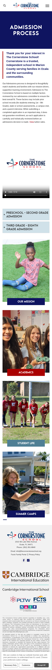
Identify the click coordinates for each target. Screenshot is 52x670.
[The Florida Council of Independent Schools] (39, 599)
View (31, 122)
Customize (26, 665)
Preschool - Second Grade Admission (27, 214)
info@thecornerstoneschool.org (28, 551)
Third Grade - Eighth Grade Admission (22, 227)
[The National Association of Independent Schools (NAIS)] (27, 608)
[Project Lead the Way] (19, 599)
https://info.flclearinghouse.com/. (18, 631)
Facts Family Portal (18, 554)
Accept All (41, 665)
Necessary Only (10, 665)
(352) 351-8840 (29, 547)
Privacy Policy (34, 554)
